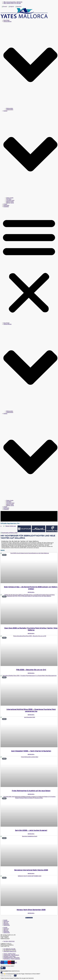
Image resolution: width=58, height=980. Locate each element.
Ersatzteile (6, 206)
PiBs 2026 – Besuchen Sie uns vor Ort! (31, 670)
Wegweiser (6, 923)
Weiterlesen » (31, 592)
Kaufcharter (6, 205)
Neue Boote (6, 20)
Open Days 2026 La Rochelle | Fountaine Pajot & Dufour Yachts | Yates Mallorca (31, 629)
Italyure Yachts (10, 201)
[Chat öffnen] (3, 968)
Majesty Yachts (10, 202)
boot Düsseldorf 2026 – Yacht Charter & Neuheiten (31, 751)
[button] (29, 264)
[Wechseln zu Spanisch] (18, 7)
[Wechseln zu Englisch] (11, 7)
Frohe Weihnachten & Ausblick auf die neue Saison (31, 791)
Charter (5, 204)
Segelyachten (9, 109)
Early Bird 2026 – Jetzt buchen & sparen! (31, 830)
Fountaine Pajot (10, 200)
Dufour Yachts (9, 197)
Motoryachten (9, 108)
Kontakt (5, 920)
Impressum (6, 921)
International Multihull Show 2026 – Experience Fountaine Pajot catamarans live (31, 710)
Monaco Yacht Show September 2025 (31, 910)
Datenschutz (6, 925)
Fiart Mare (8, 199)
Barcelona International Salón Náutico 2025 (31, 870)
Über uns (5, 922)
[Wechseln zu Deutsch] (4, 7)
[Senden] (15, 975)
